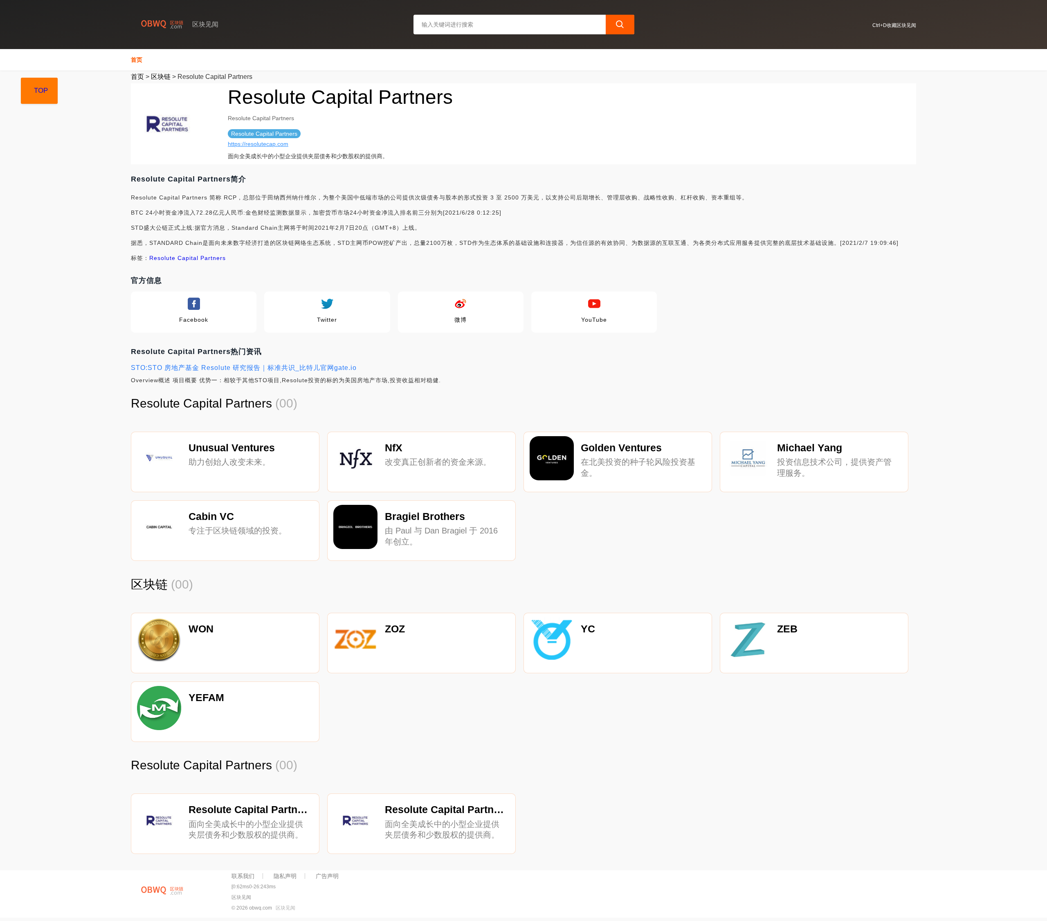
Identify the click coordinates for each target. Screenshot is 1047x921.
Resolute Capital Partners (187, 258)
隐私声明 (285, 876)
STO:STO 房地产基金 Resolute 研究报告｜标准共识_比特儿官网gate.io (244, 367)
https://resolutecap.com (258, 144)
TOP (41, 90)
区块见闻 (285, 908)
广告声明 (327, 876)
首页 (136, 60)
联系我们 (242, 876)
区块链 (161, 76)
